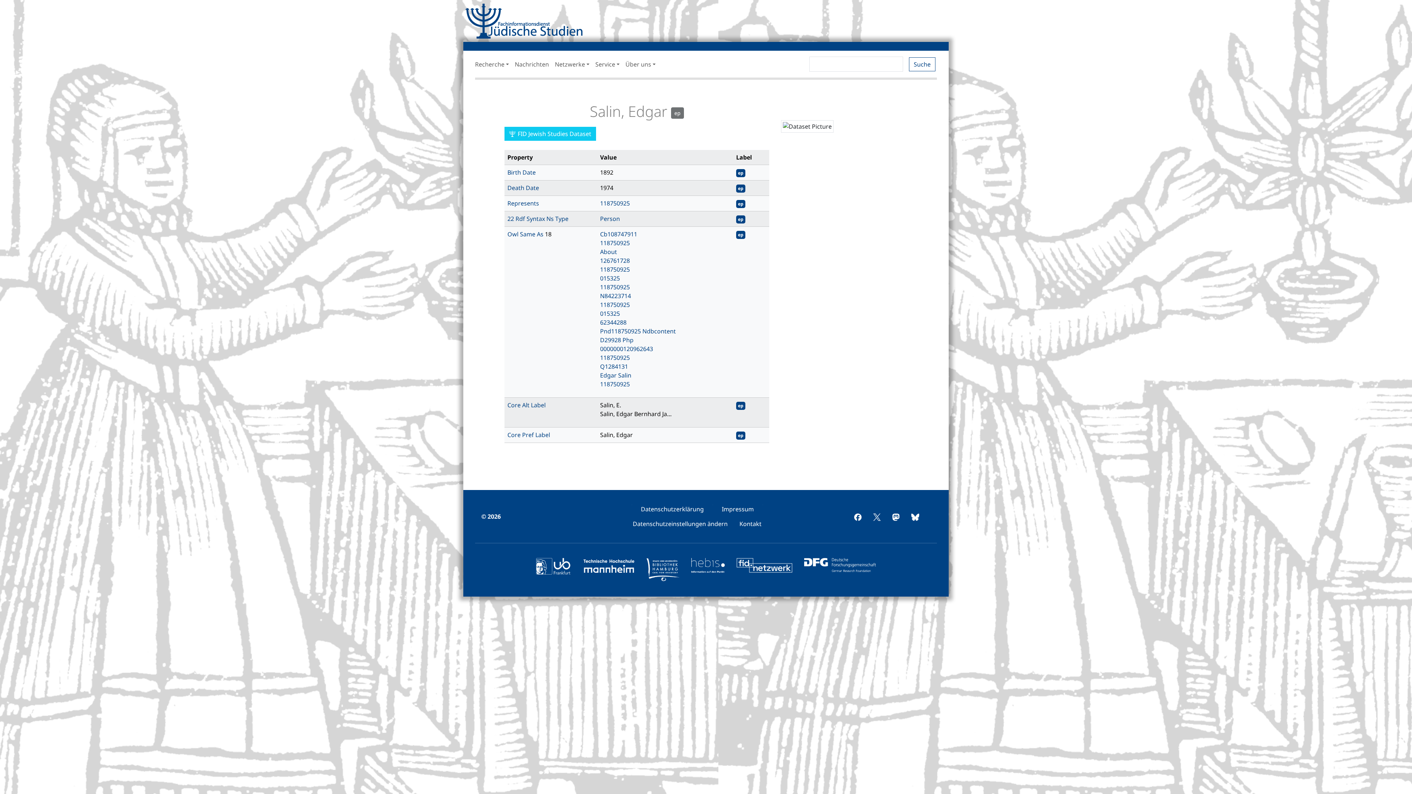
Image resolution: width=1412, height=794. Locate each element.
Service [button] (605, 64)
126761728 (615, 261)
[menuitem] (672, 509)
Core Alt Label (526, 405)
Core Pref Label (528, 435)
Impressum (738, 509)
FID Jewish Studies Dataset (553, 134)
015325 (610, 278)
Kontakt (750, 524)
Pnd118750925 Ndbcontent (638, 331)
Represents (523, 203)
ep (741, 173)
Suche (922, 64)
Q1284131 (614, 366)
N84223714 (615, 296)
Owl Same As (526, 234)
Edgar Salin (615, 375)
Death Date (523, 188)
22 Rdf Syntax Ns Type (537, 219)
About (608, 252)
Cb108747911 (618, 234)
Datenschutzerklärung (672, 509)
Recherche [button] (489, 64)
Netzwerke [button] (570, 64)
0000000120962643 (626, 349)
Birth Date (521, 172)
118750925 (615, 203)
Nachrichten (532, 64)
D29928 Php (617, 340)
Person (610, 219)
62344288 (613, 322)
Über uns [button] (638, 64)
